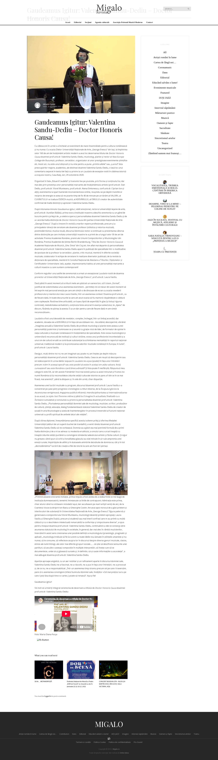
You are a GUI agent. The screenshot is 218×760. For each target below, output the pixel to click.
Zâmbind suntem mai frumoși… (164, 153)
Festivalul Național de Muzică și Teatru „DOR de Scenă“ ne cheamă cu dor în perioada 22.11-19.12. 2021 (80, 684)
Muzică (93, 106)
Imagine (165, 102)
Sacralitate (164, 128)
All (165, 52)
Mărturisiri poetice (165, 112)
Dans (165, 72)
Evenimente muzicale (165, 87)
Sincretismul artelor (165, 138)
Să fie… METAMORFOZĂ (43, 681)
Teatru (165, 143)
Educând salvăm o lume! (81, 106)
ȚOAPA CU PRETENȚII (164, 252)
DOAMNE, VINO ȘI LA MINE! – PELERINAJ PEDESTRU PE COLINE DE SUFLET (165, 206)
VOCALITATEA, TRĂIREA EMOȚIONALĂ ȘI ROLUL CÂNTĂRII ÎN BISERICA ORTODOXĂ (165, 189)
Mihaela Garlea (49, 104)
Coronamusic (165, 67)
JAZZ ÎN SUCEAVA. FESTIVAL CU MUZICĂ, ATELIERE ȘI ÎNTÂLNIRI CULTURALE (165, 222)
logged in (48, 696)
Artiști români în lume (164, 57)
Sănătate (165, 133)
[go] (188, 9)
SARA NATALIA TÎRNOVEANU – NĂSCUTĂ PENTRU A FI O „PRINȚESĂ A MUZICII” (165, 238)
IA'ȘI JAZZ (165, 97)
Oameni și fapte (165, 123)
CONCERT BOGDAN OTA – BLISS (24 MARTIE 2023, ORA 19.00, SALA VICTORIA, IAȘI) (112, 684)
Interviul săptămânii (165, 107)
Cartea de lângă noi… (165, 62)
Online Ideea (124, 753)
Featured (164, 92)
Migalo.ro (116, 749)
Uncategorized (164, 148)
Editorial (164, 77)
